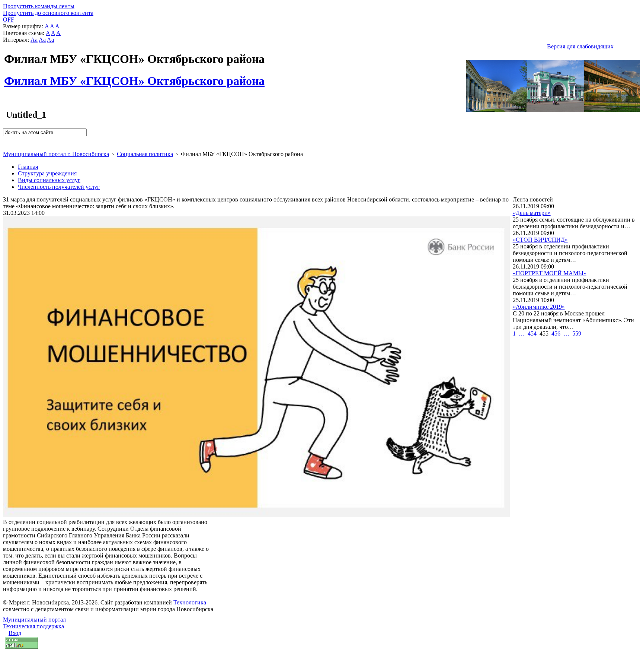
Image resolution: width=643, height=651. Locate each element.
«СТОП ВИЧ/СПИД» (540, 239)
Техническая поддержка (33, 626)
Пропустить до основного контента (48, 13)
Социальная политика (145, 154)
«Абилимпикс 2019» (539, 307)
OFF (8, 19)
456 (555, 333)
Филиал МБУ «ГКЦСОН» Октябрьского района (134, 76)
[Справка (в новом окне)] (6, 146)
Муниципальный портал (34, 619)
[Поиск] (5, 139)
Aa (34, 39)
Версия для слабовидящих (580, 46)
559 (576, 333)
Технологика (189, 602)
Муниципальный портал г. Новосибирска (56, 154)
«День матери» (532, 213)
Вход (15, 633)
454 (532, 333)
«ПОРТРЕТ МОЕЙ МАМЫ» (549, 273)
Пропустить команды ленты (38, 6)
